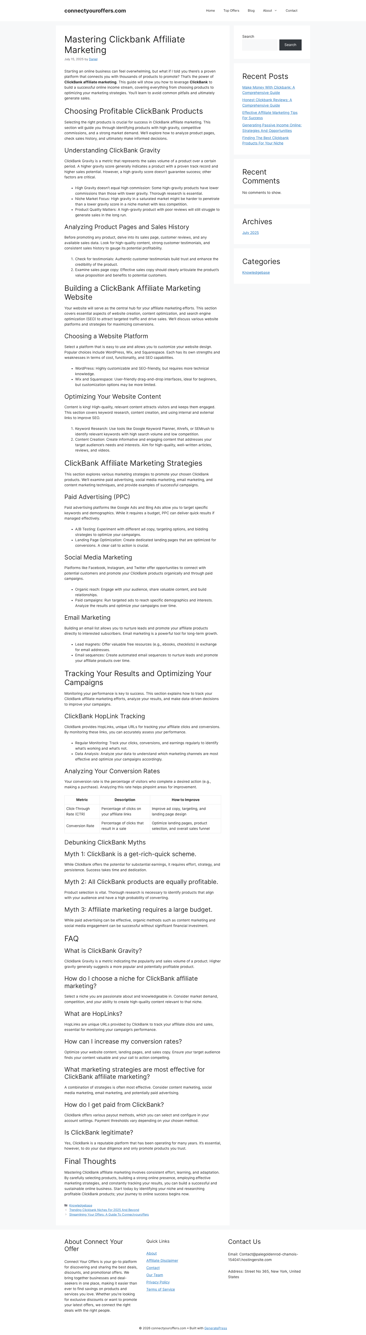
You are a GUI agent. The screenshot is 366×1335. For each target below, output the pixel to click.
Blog (251, 10)
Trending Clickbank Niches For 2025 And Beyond (104, 1210)
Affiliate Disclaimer (162, 1260)
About (267, 10)
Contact (291, 10)
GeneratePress (215, 1328)
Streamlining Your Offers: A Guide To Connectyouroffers (109, 1214)
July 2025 (250, 233)
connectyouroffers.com (95, 10)
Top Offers (231, 10)
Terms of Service (160, 1289)
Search (248, 36)
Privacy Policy (158, 1282)
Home (210, 10)
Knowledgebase (80, 1205)
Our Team (154, 1275)
